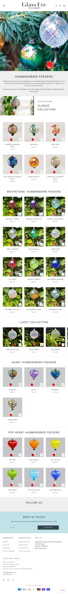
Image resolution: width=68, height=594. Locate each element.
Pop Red (12, 459)
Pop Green (12, 490)
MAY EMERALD (34, 249)
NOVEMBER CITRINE (34, 309)
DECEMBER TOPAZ (55, 309)
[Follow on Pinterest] (13, 580)
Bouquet (12, 389)
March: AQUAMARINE (55, 219)
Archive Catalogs (9, 551)
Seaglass (34, 144)
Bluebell (55, 389)
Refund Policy (23, 545)
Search (5, 542)
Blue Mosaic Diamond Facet (12, 178)
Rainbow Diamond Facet (12, 145)
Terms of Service (25, 551)
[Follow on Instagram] (8, 580)
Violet (34, 389)
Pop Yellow (55, 460)
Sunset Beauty (34, 176)
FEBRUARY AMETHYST (34, 219)
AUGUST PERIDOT (34, 279)
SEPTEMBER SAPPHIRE (55, 279)
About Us (6, 545)
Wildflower (12, 420)
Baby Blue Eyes (12, 349)
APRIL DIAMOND (12, 249)
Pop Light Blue (34, 490)
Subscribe (48, 527)
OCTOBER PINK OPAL (12, 309)
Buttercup (55, 349)
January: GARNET (12, 219)
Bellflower (34, 349)
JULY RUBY (12, 279)
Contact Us (6, 548)
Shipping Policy (24, 542)
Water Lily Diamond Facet (55, 178)
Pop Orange (34, 460)
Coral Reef (55, 144)
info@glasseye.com (9, 572)
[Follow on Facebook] (4, 580)
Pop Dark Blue (55, 490)
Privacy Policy (24, 548)
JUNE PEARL (55, 249)
